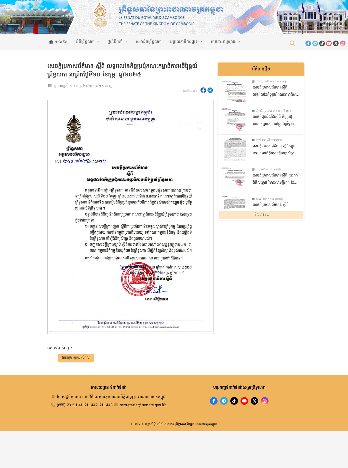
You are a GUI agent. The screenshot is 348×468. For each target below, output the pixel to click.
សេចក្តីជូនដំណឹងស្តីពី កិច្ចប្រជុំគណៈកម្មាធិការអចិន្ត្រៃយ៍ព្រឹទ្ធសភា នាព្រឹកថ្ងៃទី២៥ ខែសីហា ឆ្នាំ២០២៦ (275, 121)
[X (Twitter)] (336, 43)
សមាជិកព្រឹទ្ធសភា (149, 42)
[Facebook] (308, 43)
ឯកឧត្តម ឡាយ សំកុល (75, 357)
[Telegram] (315, 43)
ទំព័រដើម (60, 42)
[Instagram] (342, 43)
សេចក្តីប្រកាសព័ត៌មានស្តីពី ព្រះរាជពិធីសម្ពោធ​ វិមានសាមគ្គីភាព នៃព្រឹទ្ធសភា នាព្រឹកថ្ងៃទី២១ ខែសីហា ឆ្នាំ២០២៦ (276, 180)
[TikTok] (322, 43)
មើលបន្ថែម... (261, 214)
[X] (254, 401)
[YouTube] (329, 43)
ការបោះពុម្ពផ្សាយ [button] (224, 42)
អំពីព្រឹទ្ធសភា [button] (86, 42)
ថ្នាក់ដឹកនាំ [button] (116, 42)
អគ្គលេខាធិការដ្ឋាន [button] (184, 42)
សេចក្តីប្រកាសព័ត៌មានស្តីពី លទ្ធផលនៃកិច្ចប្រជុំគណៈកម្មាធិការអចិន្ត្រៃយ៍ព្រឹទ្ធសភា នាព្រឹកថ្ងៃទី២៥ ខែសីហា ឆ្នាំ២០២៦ (275, 92)
